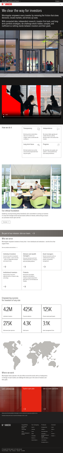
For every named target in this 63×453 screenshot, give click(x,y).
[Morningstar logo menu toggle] (60, 4)
